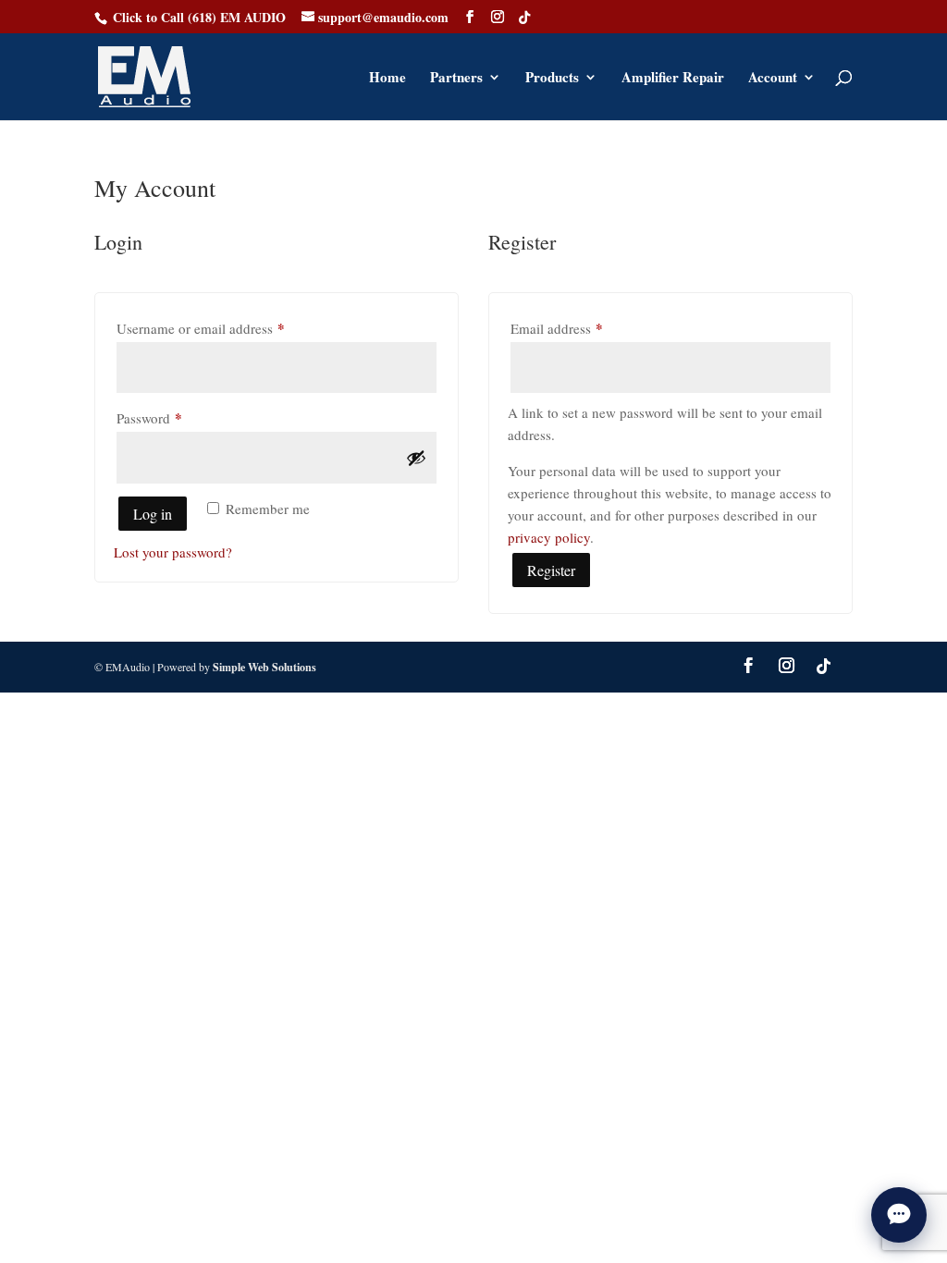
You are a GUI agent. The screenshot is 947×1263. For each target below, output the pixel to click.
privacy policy (549, 537)
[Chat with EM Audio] (899, 1215)
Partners (456, 78)
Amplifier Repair (672, 78)
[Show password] (416, 458)
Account (772, 78)
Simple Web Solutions (264, 667)
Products (552, 78)
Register (551, 570)
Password (175, 418)
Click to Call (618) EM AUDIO (199, 17)
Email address (582, 328)
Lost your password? (173, 552)
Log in (152, 513)
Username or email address (227, 328)
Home (387, 78)
